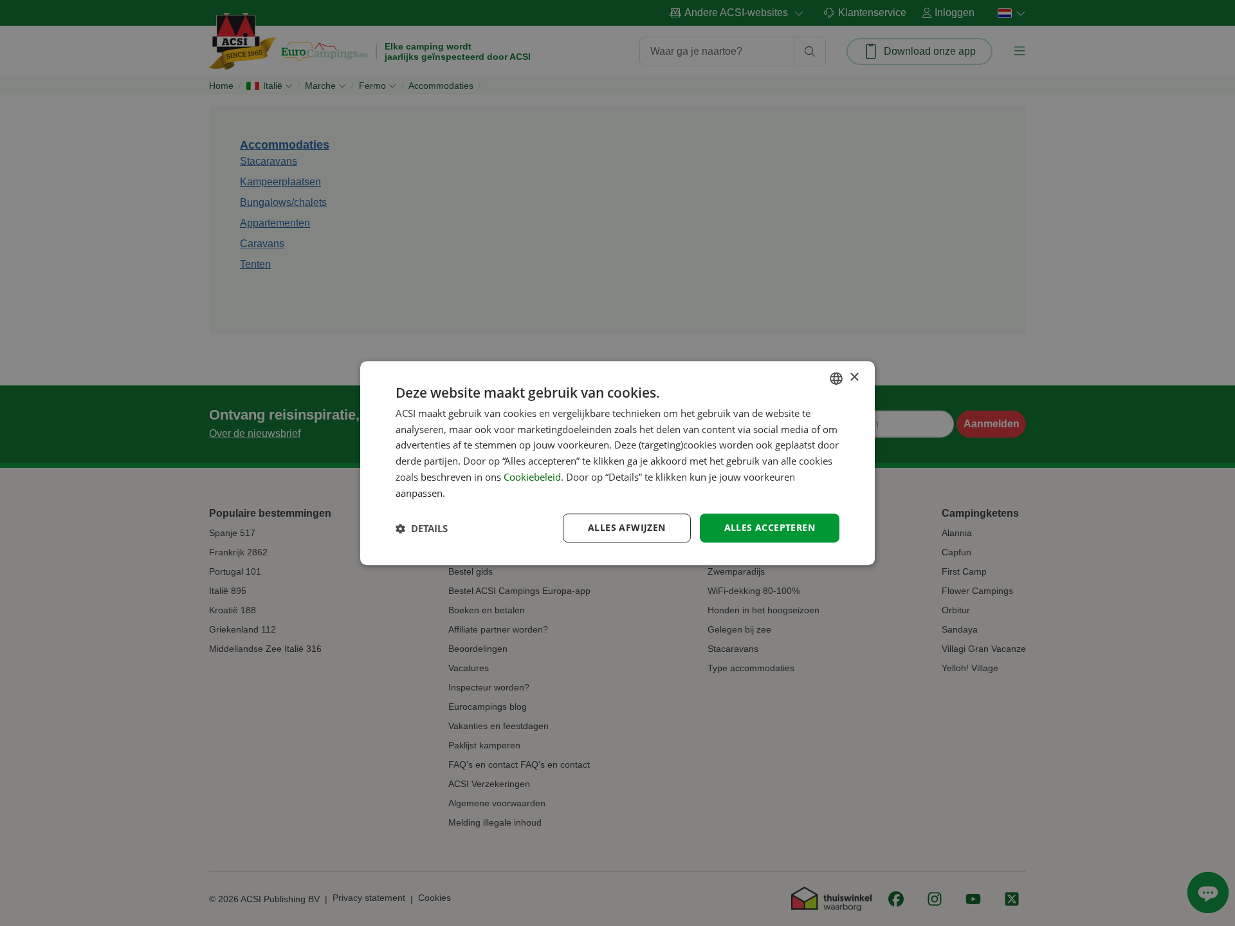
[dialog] (617, 463)
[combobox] (836, 378)
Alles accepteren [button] (769, 528)
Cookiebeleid (532, 476)
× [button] (854, 377)
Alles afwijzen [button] (627, 528)
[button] (422, 528)
